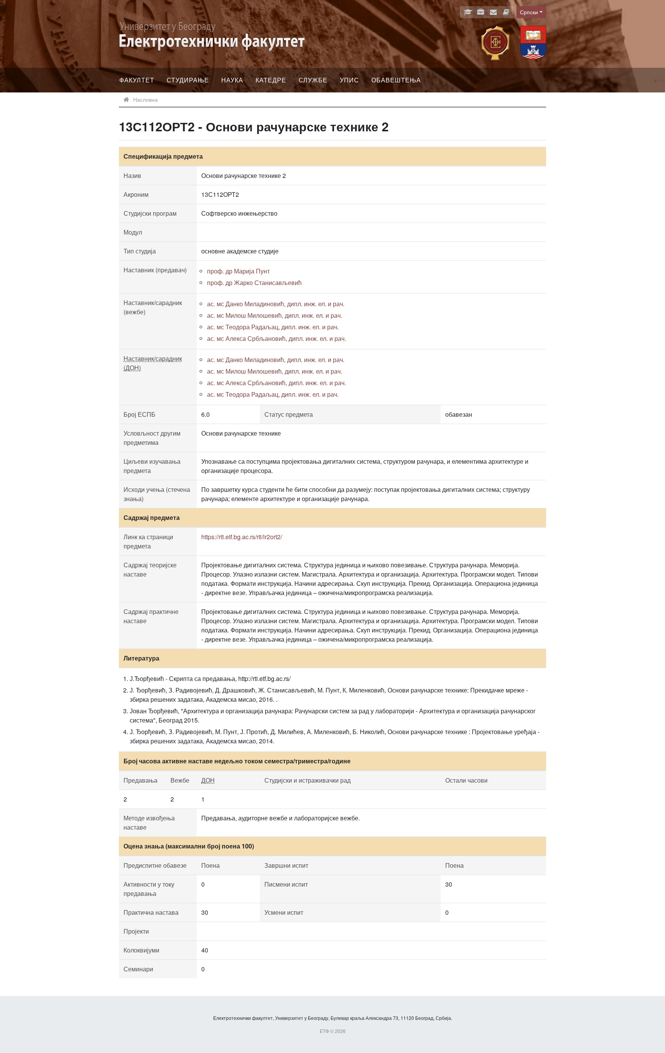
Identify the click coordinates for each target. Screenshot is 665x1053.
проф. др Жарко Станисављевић (254, 282)
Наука (232, 79)
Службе (313, 79)
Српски (529, 12)
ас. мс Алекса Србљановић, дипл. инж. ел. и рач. (276, 338)
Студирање (188, 79)
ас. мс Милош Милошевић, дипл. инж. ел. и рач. (274, 315)
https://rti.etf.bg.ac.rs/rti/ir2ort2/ (241, 536)
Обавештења (396, 79)
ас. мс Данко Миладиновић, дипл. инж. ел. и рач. (275, 303)
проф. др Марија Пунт (238, 271)
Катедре (271, 79)
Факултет (136, 79)
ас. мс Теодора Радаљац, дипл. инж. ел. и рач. (273, 326)
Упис (349, 79)
